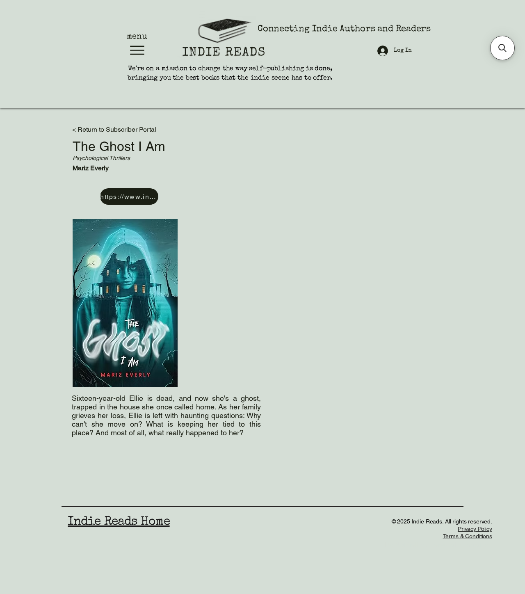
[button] (502, 48)
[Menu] (137, 50)
